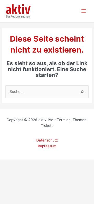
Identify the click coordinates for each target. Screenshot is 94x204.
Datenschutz (47, 140)
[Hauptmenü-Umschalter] (83, 11)
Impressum (47, 146)
